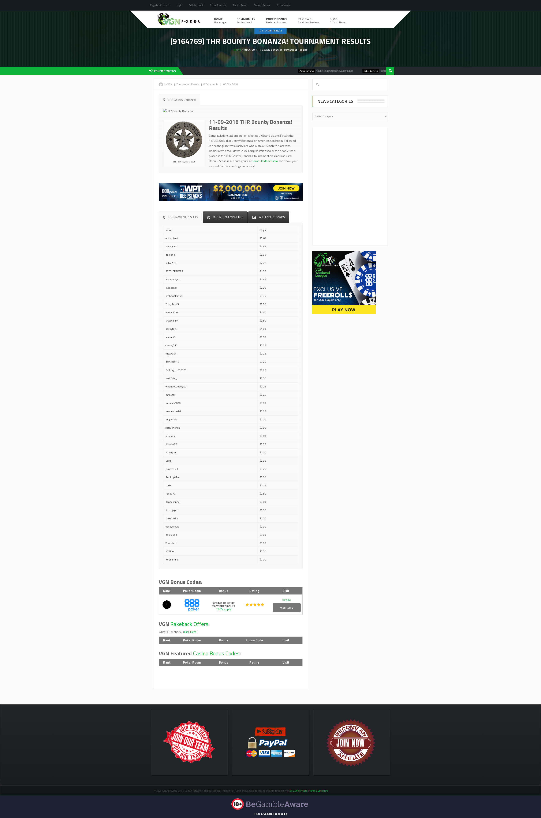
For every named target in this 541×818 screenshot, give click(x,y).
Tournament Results (270, 30)
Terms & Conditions (319, 790)
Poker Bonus (276, 20)
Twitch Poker (240, 5)
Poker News (283, 5)
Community (245, 20)
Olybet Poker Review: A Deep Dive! (315, 71)
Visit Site (286, 607)
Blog (337, 20)
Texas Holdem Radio (265, 161)
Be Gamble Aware (298, 790)
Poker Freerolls (217, 5)
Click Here (190, 632)
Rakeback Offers (189, 624)
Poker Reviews (287, 71)
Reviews (308, 20)
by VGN (168, 84)
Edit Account (196, 5)
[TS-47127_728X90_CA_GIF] (231, 191)
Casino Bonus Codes (216, 653)
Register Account (159, 5)
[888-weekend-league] (344, 282)
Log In (179, 5)
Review (286, 600)
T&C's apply (223, 609)
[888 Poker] (192, 604)
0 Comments (211, 84)
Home (220, 20)
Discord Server (262, 5)
